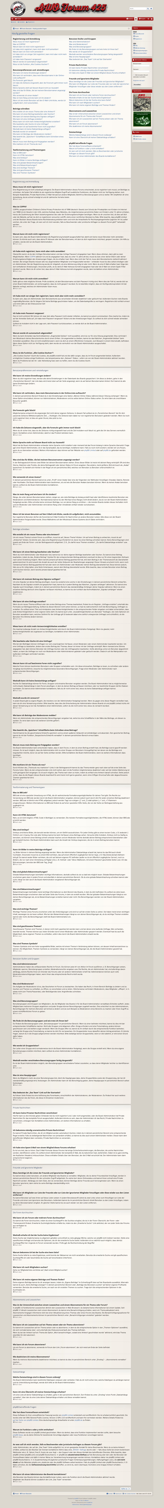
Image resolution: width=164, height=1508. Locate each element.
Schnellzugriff (12, 19)
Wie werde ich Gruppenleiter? (81, 52)
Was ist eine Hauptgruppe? (79, 57)
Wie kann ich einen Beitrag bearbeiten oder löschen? (34, 114)
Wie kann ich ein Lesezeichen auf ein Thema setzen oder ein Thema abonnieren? (96, 120)
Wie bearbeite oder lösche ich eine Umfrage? (31, 124)
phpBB (76, 1498)
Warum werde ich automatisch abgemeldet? (30, 62)
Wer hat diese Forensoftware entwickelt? (85, 146)
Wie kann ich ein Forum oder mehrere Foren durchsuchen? (92, 95)
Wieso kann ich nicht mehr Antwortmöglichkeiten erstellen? (36, 122)
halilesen (86, 1500)
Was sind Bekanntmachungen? (25, 165)
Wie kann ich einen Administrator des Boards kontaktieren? (92, 156)
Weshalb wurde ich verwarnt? (24, 132)
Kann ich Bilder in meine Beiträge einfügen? (30, 160)
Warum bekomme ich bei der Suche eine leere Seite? (90, 100)
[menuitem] (129, 18)
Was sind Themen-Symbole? (24, 173)
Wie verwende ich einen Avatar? (25, 95)
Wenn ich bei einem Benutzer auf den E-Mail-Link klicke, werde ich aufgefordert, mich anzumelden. (39, 101)
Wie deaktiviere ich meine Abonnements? (85, 126)
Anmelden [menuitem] (149, 19)
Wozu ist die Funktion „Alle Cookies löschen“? (31, 64)
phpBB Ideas (18, 1435)
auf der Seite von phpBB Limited (25, 1420)
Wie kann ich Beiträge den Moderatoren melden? (32, 134)
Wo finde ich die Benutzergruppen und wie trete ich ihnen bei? (93, 49)
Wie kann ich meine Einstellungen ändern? (30, 73)
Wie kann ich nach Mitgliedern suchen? (84, 103)
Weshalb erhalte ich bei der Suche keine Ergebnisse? (90, 98)
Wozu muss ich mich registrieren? (26, 42)
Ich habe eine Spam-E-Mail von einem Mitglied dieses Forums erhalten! (97, 73)
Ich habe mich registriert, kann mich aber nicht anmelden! (35, 49)
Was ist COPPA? (19, 44)
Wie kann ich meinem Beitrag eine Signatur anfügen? (34, 117)
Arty (82, 1500)
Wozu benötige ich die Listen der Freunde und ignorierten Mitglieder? (96, 81)
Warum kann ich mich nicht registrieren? (29, 47)
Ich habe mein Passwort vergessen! (27, 59)
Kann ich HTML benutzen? (23, 155)
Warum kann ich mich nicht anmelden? (28, 52)
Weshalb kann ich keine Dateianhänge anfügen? (32, 129)
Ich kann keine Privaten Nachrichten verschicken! (88, 68)
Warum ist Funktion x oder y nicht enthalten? (86, 148)
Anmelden (22, 22)
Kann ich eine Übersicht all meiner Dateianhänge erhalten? (92, 137)
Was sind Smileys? (20, 158)
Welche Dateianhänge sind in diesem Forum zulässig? (90, 135)
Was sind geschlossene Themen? (26, 170)
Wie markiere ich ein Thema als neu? (27, 144)
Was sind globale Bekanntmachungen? (28, 163)
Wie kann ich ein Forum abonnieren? (83, 124)
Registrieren (31, 22)
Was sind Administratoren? (79, 42)
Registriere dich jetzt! (139, 80)
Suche (14, 22)
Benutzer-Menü (140, 60)
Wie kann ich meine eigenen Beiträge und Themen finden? (92, 105)
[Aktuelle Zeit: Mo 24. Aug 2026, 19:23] (129, 28)
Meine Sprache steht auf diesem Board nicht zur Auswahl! (36, 88)
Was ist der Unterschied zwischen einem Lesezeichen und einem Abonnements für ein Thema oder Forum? (94, 115)
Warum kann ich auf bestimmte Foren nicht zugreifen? (34, 127)
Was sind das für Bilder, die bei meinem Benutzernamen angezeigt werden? (39, 91)
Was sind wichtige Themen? (24, 168)
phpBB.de (107, 450)
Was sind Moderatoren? (78, 44)
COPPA (33, 257)
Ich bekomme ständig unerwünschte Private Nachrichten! (91, 70)
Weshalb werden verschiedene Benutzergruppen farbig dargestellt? (96, 54)
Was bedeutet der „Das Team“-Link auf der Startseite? (90, 59)
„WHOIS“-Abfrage (79, 1450)
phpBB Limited (90, 450)
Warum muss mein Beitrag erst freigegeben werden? (34, 142)
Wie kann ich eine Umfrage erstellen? (28, 119)
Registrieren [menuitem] (152, 19)
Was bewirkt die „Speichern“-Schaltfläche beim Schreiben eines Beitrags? (38, 138)
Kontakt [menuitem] (110, 1493)
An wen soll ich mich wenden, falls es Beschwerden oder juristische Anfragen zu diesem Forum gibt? (96, 152)
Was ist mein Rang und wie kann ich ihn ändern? (32, 98)
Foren (19, 19)
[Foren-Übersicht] (60, 8)
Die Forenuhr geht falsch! (23, 80)
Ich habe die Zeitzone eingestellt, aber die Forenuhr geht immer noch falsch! (40, 84)
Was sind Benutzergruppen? (80, 47)
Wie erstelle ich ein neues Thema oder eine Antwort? (34, 112)
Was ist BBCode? (19, 153)
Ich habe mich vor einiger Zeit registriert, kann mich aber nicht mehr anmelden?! (40, 55)
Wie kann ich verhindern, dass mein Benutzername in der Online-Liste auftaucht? (38, 76)
